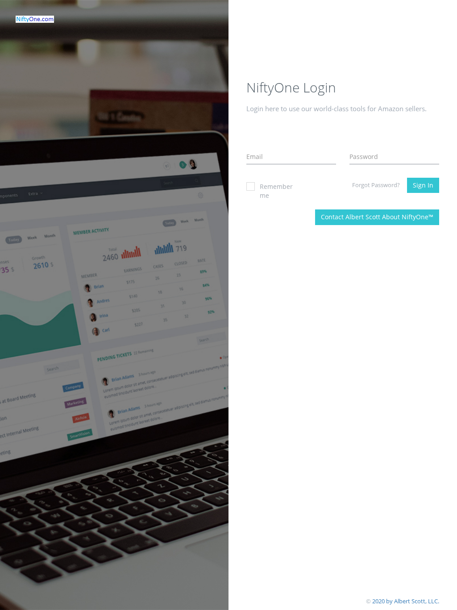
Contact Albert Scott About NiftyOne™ (377, 217)
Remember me (276, 191)
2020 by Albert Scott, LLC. (405, 601)
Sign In (423, 185)
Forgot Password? (376, 185)
